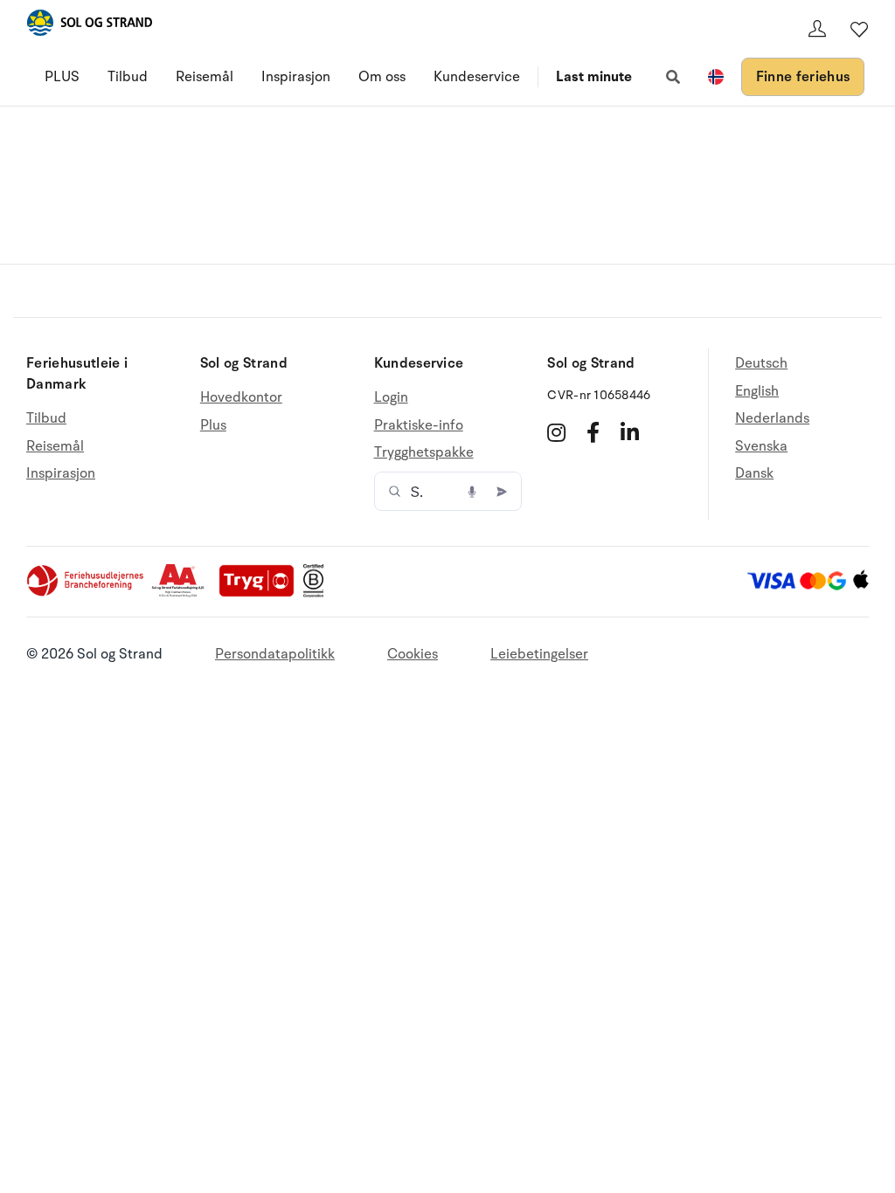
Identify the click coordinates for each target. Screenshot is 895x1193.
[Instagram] (556, 432)
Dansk (754, 473)
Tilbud (128, 76)
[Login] (817, 28)
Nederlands (772, 418)
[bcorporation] (317, 593)
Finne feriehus (803, 76)
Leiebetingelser (539, 654)
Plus (213, 425)
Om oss (382, 76)
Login (391, 398)
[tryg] (261, 593)
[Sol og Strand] (89, 26)
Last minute (594, 76)
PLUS (62, 76)
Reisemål (204, 76)
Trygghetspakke (424, 452)
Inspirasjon (295, 76)
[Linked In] (630, 432)
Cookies (412, 654)
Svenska (761, 446)
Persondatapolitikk (275, 654)
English (757, 391)
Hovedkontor (241, 398)
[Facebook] (593, 432)
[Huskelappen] (859, 28)
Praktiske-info (418, 425)
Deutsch (761, 364)
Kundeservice (477, 76)
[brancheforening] (86, 593)
